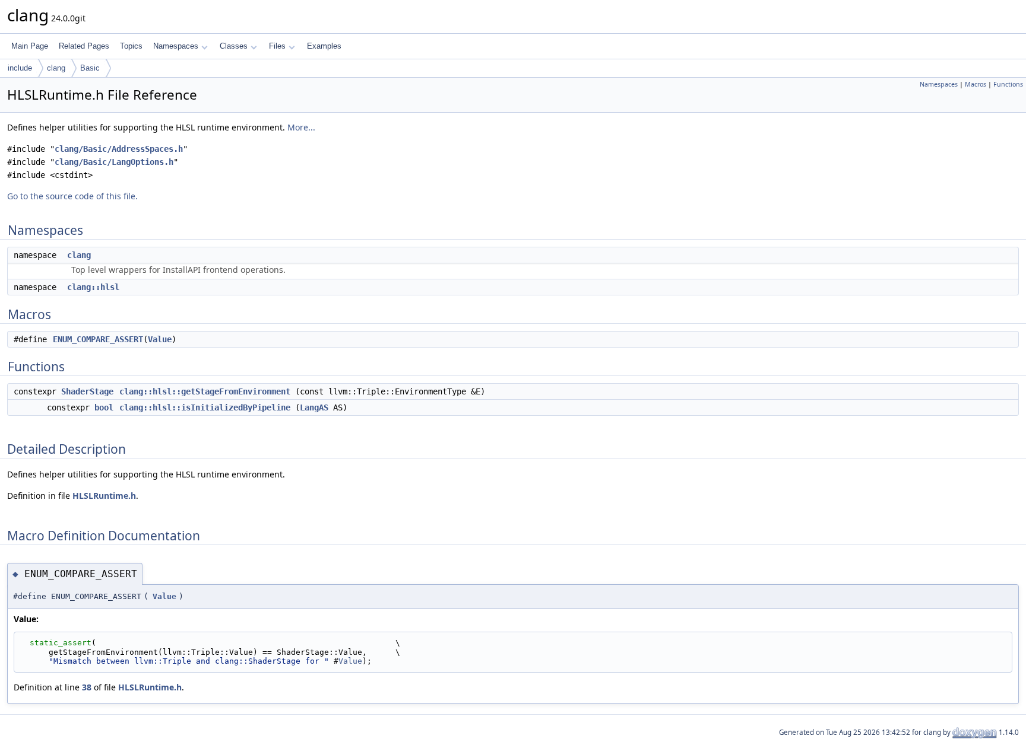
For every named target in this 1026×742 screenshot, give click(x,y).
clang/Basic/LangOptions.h (114, 162)
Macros (975, 84)
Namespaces (175, 46)
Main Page (29, 46)
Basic (90, 67)
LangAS (314, 407)
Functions (1008, 84)
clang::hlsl (93, 287)
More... (301, 127)
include (20, 67)
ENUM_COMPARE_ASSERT (98, 339)
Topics (131, 46)
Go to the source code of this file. (72, 196)
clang (56, 67)
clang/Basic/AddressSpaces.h (119, 149)
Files (277, 46)
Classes (234, 46)
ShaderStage (87, 391)
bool (103, 407)
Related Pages (84, 46)
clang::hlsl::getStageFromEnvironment (204, 391)
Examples (324, 46)
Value (160, 339)
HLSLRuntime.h (104, 495)
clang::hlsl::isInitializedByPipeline (204, 407)
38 (86, 687)
